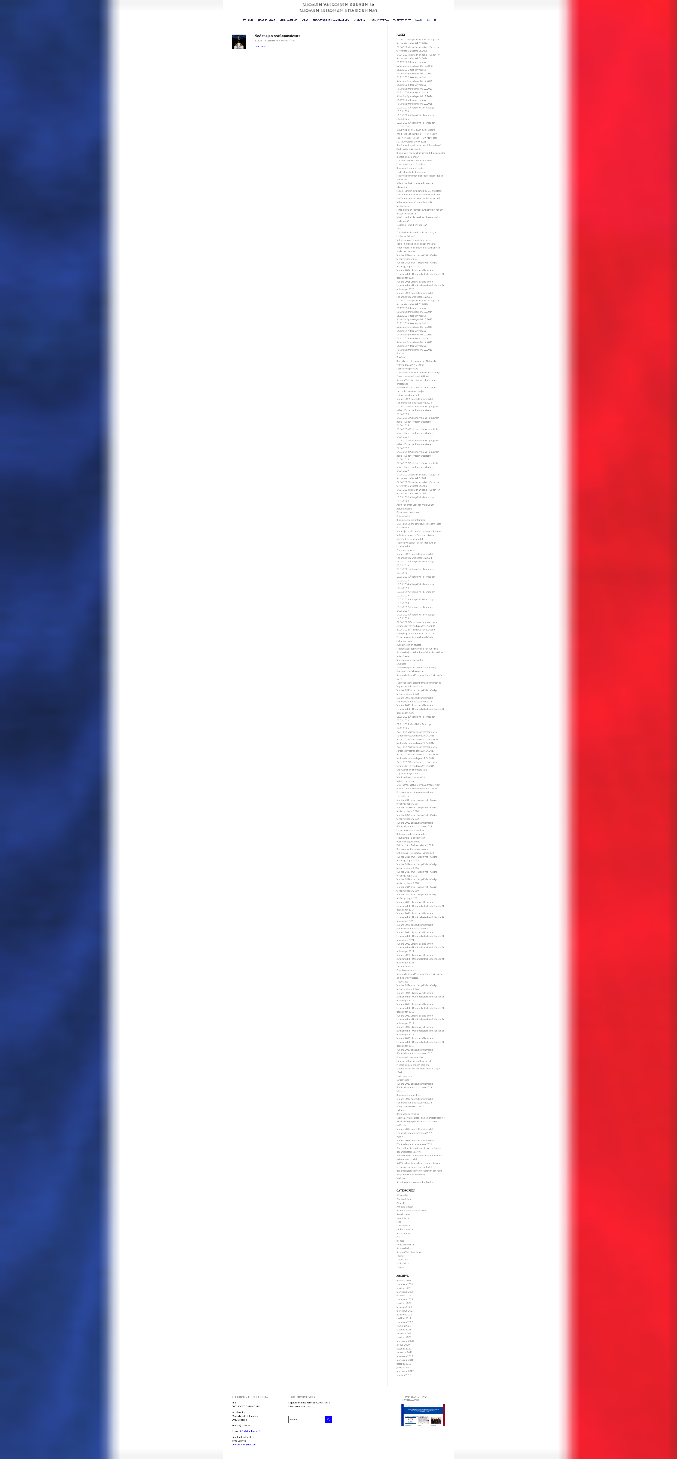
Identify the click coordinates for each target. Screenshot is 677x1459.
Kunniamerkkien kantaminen (411, 519)
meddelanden (404, 1233)
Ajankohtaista (272, 41)
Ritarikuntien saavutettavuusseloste (415, 792)
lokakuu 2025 (404, 1295)
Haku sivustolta (404, 641)
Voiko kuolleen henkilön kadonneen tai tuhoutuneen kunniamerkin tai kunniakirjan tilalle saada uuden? (418, 247)
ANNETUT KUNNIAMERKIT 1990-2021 (417, 134)
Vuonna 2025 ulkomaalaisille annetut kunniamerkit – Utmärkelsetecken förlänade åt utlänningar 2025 (420, 285)
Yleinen (400, 1267)
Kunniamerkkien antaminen (410, 1057)
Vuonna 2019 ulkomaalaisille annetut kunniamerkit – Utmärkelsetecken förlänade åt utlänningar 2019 (420, 1042)
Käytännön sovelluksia (408, 1113)
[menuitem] (248, 20)
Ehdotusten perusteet (408, 512)
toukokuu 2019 (405, 1352)
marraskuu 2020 (405, 1341)
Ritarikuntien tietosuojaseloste (412, 849)
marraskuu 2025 (405, 1291)
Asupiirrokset (403, 1214)
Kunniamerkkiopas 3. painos (411, 164)
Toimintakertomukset (408, 395)
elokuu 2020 (403, 1344)
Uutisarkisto (403, 1079)
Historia (401, 1091)
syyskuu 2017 (404, 1375)
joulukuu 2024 (404, 1303)
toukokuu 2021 (405, 1333)
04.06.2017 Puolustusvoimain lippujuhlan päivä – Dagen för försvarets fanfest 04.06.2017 (418, 444)
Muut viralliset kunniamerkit (411, 777)
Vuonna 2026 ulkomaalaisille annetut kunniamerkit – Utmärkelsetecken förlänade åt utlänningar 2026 (420, 959)
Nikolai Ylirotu (289, 41)
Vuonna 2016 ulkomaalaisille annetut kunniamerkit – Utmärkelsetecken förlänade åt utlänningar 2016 (420, 1008)
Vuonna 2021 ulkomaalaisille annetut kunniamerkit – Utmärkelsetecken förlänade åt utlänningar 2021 (420, 936)
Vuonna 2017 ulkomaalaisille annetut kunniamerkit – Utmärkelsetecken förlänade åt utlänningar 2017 (420, 1019)
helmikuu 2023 (404, 1314)
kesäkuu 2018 (404, 1363)
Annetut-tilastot (405, 1206)
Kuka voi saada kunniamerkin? (412, 834)
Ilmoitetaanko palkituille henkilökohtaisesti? (419, 145)
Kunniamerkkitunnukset (409, 1095)
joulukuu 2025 (404, 1288)
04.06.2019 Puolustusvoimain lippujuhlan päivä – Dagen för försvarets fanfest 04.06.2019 (418, 467)
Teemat (400, 1255)
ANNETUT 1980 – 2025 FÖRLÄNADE (416, 130)
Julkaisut (401, 1110)
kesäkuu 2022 (404, 1318)
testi (399, 228)
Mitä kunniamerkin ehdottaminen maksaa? (418, 194)
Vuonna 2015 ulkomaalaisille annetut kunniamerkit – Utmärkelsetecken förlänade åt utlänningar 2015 (420, 996)
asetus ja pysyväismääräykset (412, 1210)
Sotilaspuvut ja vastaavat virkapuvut (415, 852)
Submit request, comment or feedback (416, 1182)
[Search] (434, 20)
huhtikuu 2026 (404, 1280)
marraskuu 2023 (405, 1310)
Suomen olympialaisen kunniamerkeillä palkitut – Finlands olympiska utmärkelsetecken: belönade (420, 1121)
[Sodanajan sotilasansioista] (239, 42)
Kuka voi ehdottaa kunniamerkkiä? (414, 160)
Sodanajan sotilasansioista (277, 36)
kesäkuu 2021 (404, 1329)
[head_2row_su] (338, 8)
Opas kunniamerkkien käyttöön (413, 376)
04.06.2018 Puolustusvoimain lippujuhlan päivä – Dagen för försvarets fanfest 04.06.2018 (418, 455)
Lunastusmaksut (405, 966)
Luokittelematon (405, 1229)
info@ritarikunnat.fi (250, 1431)
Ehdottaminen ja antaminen (411, 830)
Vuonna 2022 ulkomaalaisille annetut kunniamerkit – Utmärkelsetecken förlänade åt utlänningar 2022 (420, 947)
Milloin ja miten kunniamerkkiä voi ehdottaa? (419, 190)
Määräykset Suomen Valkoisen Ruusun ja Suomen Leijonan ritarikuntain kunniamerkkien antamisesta (420, 652)
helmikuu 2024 (404, 1307)
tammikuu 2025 (405, 1299)
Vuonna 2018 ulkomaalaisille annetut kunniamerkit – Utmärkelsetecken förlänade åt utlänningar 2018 (420, 1031)
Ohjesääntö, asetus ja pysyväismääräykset (418, 784)
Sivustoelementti (405, 1244)
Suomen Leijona (405, 1248)
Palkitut (400, 1136)
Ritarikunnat (403, 527)
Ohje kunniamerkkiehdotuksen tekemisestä (419, 523)
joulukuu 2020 (404, 1337)
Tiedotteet (402, 981)
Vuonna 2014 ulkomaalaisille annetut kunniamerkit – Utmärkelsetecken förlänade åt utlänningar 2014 (420, 906)
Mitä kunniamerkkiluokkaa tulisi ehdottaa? (418, 198)
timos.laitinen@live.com (244, 1444)
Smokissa (401, 663)
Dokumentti (403, 1218)
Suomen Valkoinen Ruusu (409, 1252)
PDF (399, 1237)
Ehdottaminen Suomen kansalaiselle (415, 637)
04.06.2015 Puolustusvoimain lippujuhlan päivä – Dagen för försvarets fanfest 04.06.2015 (418, 421)
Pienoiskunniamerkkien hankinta (413, 1064)
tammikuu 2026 (405, 1284)
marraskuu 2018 (405, 1359)
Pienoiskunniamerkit (407, 970)
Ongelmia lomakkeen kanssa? (412, 224)
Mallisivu (401, 1178)
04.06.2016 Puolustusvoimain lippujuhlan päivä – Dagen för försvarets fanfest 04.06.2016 (418, 433)
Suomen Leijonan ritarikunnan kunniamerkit (419, 682)
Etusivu (400, 353)
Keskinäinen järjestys (407, 368)
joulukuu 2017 (404, 1367)
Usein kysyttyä (404, 1076)
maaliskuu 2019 (405, 1356)
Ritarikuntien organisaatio (410, 660)
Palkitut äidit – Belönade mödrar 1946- (417, 788)
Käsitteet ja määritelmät (409, 149)
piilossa (400, 1240)
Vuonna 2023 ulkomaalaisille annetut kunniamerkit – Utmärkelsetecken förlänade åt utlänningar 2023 (420, 709)
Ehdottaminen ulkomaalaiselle (412, 769)
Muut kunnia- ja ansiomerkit (411, 837)
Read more (260, 46)
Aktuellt (401, 1203)
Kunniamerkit (403, 516)
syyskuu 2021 (404, 1325)
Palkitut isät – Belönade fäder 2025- (415, 845)
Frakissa (401, 357)
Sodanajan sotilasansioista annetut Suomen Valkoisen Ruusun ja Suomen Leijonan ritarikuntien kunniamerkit (419, 535)
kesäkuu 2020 (404, 1348)
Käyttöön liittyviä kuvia (408, 773)
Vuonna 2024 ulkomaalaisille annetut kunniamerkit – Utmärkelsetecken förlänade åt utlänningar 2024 (420, 274)
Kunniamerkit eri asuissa (409, 644)
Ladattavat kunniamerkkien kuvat (414, 1061)
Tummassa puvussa (407, 550)
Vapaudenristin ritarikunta (410, 686)
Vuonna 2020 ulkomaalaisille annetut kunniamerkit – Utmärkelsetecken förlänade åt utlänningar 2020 (420, 917)
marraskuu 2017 (405, 1371)
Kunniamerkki (403, 1225)
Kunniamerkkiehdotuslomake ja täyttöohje (418, 372)
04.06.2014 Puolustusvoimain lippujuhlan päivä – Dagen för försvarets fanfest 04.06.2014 (418, 410)
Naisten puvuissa (405, 781)
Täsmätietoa (403, 796)
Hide (399, 1221)
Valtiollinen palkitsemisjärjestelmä (414, 240)
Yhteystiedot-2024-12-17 (410, 1106)
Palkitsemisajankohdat (408, 841)
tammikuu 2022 (405, 1322)
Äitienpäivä (402, 1195)
